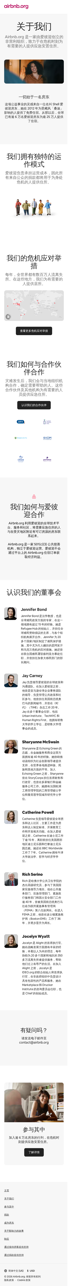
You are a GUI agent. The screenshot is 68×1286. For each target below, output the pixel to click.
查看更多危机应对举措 (34, 331)
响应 (6, 1238)
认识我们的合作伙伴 (34, 405)
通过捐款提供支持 (14, 1255)
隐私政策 (9, 1280)
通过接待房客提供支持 (16, 1247)
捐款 (6, 1214)
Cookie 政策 (24, 1280)
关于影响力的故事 (14, 1230)
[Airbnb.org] (16, 7)
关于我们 (9, 1198)
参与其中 (9, 1206)
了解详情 (34, 1152)
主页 (6, 1190)
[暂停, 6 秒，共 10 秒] (8, 317)
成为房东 (9, 1222)
